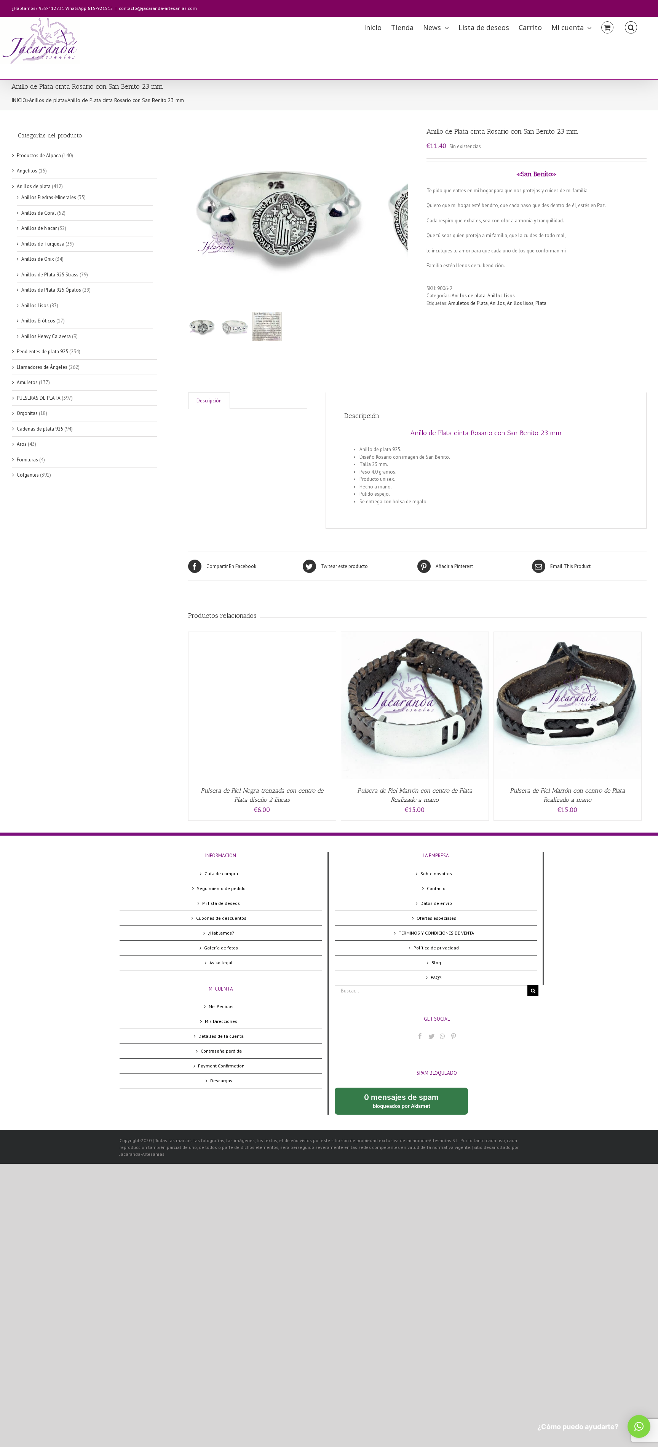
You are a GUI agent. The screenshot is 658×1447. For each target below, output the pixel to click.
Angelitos (27, 171)
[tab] (209, 400)
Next (403, 214)
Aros (22, 444)
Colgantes (28, 475)
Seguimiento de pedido (221, 888)
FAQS (436, 977)
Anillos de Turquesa (42, 244)
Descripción (209, 400)
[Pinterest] (453, 1036)
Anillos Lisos (501, 295)
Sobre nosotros (436, 873)
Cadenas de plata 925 (40, 429)
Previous (194, 214)
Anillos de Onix (37, 259)
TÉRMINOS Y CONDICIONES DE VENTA (436, 933)
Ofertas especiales (436, 918)
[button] (639, 1426)
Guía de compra (221, 873)
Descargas (221, 1080)
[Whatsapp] (442, 1036)
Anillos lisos (520, 303)
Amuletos (27, 382)
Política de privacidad (436, 948)
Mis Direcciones (221, 1021)
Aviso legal (221, 962)
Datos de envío (436, 903)
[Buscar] (631, 27)
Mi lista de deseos (221, 903)
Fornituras (27, 459)
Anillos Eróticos (38, 320)
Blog (436, 962)
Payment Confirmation (221, 1066)
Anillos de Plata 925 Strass (49, 274)
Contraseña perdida (221, 1051)
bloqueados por (407, 1104)
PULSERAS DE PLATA (39, 398)
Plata (540, 303)
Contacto (436, 888)
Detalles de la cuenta (221, 1036)
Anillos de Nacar (39, 228)
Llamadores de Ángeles (42, 367)
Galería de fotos (221, 948)
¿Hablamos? (221, 933)
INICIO (18, 100)
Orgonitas (27, 413)
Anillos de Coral (38, 213)
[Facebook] (420, 1036)
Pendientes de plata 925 (42, 351)
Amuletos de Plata (468, 303)
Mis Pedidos (221, 1006)
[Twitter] (431, 1036)
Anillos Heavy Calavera (46, 336)
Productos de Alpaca (39, 155)
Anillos (497, 303)
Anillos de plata (47, 100)
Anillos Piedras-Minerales (48, 197)
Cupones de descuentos (221, 918)
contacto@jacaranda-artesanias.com (158, 8)
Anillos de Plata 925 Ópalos (51, 290)
